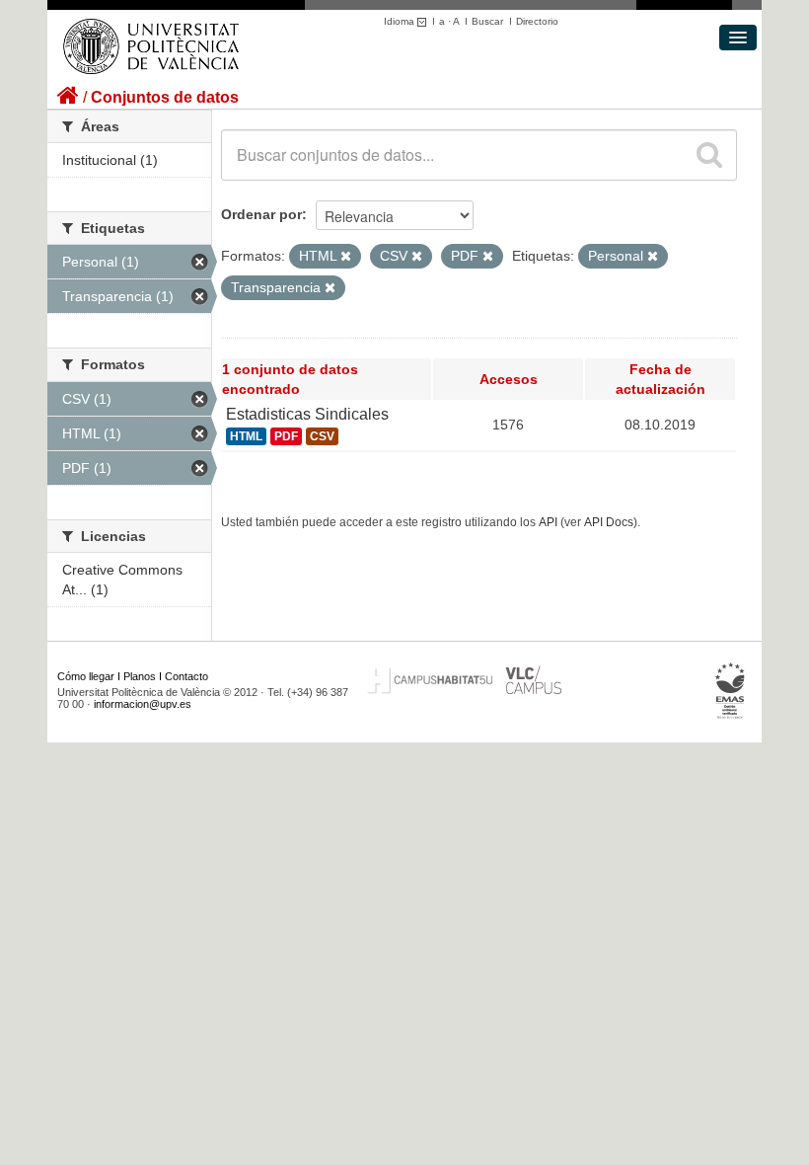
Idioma (400, 21)
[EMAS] (730, 690)
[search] (709, 155)
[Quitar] (345, 257)
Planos (139, 676)
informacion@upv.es (142, 704)
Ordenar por (261, 214)
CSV (322, 436)
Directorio (537, 21)
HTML (246, 436)
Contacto (186, 676)
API (548, 522)
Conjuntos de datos (165, 97)
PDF (286, 436)
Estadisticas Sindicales (307, 414)
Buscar (487, 21)
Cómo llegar (85, 676)
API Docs (608, 522)
